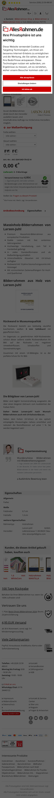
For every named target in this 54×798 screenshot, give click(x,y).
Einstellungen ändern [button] (27, 83)
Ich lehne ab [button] (27, 89)
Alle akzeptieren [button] (27, 77)
